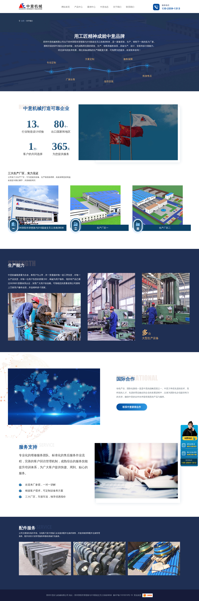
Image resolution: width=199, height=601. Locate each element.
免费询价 (188, 438)
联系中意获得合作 (132, 407)
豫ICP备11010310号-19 (123, 595)
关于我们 (117, 7)
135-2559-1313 (171, 8)
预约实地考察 (192, 453)
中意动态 (104, 7)
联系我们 (130, 7)
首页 (22, 21)
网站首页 (65, 7)
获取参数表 (192, 445)
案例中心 (91, 7)
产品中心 (78, 7)
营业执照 (137, 595)
